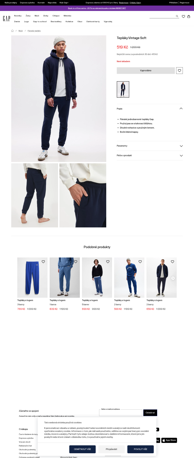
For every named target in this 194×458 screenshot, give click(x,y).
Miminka (67, 16)
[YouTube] (156, 429)
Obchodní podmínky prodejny (31, 453)
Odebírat (150, 412)
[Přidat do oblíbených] (43, 262)
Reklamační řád (25, 446)
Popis (119, 108)
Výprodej (108, 21)
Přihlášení (173, 3)
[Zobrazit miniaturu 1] (34, 195)
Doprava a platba (27, 3)
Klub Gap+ (64, 3)
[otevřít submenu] (23, 15)
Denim (17, 21)
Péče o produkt (124, 155)
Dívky (45, 16)
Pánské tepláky (34, 31)
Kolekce (69, 21)
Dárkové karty (93, 21)
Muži (37, 16)
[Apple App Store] (169, 440)
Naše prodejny (11, 3)
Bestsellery (56, 21)
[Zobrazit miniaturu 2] (82, 195)
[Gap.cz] (6, 18)
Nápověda (52, 3)
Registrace (123, 3)
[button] (179, 70)
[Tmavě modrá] (123, 89)
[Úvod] (12, 31)
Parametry (122, 145)
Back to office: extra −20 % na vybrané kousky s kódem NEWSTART (97, 8)
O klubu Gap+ (135, 3)
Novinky (18, 16)
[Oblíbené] (183, 16)
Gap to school (40, 21)
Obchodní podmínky (27, 450)
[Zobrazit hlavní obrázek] (58, 98)
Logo (26, 21)
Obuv (79, 21)
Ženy (28, 16)
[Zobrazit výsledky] (177, 16)
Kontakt (41, 3)
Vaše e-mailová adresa (110, 409)
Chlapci (56, 16)
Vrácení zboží (24, 442)
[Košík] (188, 16)
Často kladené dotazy (28, 434)
